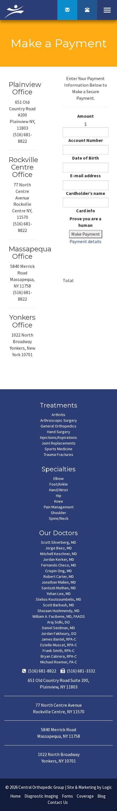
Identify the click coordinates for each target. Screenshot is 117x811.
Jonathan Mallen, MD (58, 582)
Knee (58, 501)
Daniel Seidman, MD (58, 627)
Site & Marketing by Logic (89, 787)
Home (15, 796)
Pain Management (59, 507)
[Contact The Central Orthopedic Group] (67, 10)
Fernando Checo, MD (58, 565)
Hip (58, 495)
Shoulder (58, 512)
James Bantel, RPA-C (58, 639)
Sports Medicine (58, 448)
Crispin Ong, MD (58, 570)
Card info (85, 210)
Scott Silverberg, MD (58, 542)
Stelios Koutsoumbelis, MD (58, 599)
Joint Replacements (58, 443)
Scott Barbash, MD (58, 605)
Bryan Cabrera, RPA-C (59, 656)
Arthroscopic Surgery (58, 420)
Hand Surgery (58, 431)
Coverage (85, 796)
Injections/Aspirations (58, 437)
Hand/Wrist (58, 489)
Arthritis (58, 414)
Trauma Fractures (58, 454)
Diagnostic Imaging (41, 796)
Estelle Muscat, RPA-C (58, 644)
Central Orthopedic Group (41, 787)
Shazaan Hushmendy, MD (58, 610)
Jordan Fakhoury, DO (58, 633)
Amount (85, 116)
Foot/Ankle (58, 484)
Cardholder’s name (85, 193)
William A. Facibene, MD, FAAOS (58, 616)
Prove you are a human (85, 222)
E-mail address (85, 175)
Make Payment (85, 234)
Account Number (85, 140)
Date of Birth (85, 158)
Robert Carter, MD (58, 576)
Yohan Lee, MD (59, 593)
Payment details (85, 241)
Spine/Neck (58, 518)
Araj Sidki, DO (58, 622)
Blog (101, 796)
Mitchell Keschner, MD (58, 553)
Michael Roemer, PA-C (58, 662)
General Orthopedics (58, 426)
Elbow (58, 478)
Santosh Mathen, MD (58, 587)
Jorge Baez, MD (58, 548)
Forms (67, 796)
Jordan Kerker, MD (58, 559)
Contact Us (58, 802)
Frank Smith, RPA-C (58, 650)
